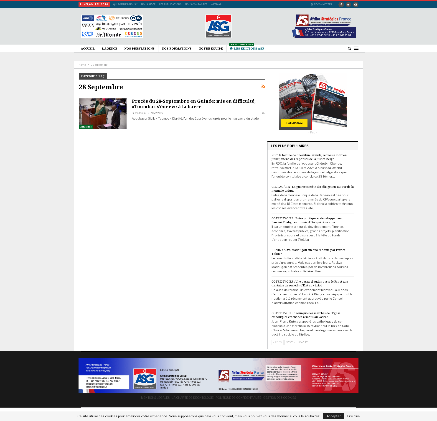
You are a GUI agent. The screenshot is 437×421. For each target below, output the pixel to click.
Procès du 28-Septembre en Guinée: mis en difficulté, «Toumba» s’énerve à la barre (194, 104)
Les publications (170, 4)
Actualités (86, 126)
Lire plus (353, 416)
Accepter (334, 416)
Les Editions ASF (247, 47)
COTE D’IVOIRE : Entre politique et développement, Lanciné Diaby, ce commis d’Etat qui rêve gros (307, 220)
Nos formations (177, 48)
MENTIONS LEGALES (155, 397)
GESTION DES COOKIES (279, 397)
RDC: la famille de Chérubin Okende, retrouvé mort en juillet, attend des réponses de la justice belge (309, 157)
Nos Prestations (139, 48)
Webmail (216, 4)
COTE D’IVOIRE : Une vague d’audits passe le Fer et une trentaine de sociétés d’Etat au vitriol (310, 283)
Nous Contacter (196, 4)
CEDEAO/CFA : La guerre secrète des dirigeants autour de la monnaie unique (313, 189)
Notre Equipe (211, 48)
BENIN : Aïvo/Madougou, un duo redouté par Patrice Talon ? (309, 252)
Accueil (88, 48)
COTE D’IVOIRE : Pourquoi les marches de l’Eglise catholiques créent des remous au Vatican (306, 315)
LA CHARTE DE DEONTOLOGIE (193, 397)
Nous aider (148, 4)
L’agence (109, 48)
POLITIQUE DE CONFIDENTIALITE (238, 397)
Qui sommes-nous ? (125, 4)
